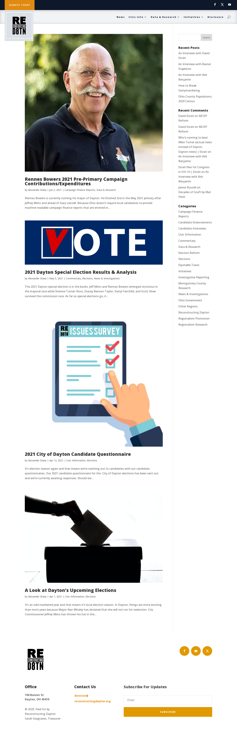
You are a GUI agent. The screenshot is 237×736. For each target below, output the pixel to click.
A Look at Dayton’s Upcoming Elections (70, 590)
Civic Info (136, 17)
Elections (87, 278)
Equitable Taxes (188, 265)
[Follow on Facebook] (215, 4)
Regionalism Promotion (194, 318)
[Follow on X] (222, 4)
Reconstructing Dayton (193, 312)
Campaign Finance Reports (80, 190)
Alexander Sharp (37, 190)
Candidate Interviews (192, 228)
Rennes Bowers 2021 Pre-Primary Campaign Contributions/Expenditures (76, 181)
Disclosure (216, 17)
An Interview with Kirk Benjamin (193, 176)
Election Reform (189, 253)
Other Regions (188, 306)
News (121, 17)
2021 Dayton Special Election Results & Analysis (81, 272)
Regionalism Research (193, 324)
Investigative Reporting (193, 277)
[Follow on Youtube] (229, 4)
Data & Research (163, 17)
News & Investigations (107, 278)
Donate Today (19, 5)
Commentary (73, 278)
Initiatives (192, 17)
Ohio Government (190, 300)
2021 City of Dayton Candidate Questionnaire (78, 454)
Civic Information (76, 460)
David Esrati (186, 116)
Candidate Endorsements (195, 222)
